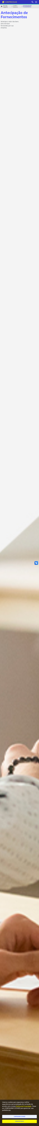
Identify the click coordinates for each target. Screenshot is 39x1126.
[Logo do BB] (9, 2)
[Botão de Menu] (36, 2)
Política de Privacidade (23, 1106)
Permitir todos (19, 1121)
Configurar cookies (19, 1116)
